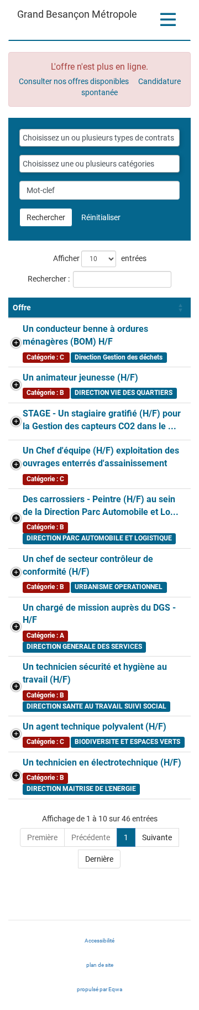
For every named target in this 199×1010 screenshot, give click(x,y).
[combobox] (99, 138)
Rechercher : (49, 278)
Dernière (99, 859)
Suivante (157, 837)
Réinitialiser (101, 217)
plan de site (99, 965)
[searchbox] (99, 137)
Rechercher (46, 217)
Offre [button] (22, 307)
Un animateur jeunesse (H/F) (80, 377)
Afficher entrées (99, 258)
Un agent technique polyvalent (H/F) (94, 726)
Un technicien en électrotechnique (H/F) (102, 762)
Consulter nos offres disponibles (74, 81)
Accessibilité (99, 941)
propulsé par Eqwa (110, 992)
